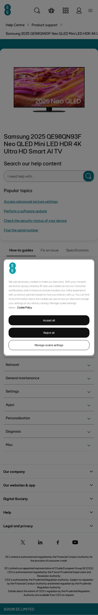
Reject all (49, 332)
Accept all (49, 320)
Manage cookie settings (49, 344)
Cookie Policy (24, 307)
